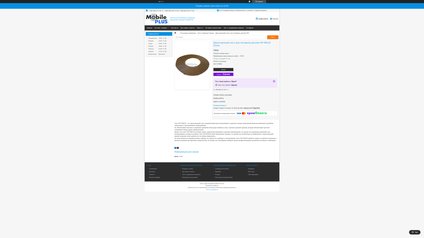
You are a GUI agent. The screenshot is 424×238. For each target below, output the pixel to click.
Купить (223, 70)
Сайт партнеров (253, 174)
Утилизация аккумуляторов (224, 177)
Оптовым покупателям (213, 28)
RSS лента (251, 172)
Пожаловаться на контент (207, 187)
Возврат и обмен (187, 169)
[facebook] (175, 148)
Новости (200, 28)
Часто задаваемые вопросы (234, 28)
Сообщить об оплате (222, 169)
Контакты (174, 28)
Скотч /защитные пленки (205, 33)
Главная (149, 28)
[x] (178, 148)
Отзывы (217, 174)
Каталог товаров (161, 28)
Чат (416, 232)
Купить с (219, 74)
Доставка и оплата (188, 28)
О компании (153, 169)
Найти (273, 37)
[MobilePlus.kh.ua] (157, 18)
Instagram (249, 28)
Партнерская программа (190, 177)
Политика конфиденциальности (226, 187)
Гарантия (218, 172)
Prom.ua (221, 183)
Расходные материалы (188, 33)
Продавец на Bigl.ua (212, 185)
